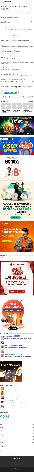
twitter (26, 451)
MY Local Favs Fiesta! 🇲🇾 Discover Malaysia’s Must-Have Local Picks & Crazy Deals (13, 405)
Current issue (17, 427)
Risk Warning (18, 468)
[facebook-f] (14, 464)
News (17, 439)
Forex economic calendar (17, 430)
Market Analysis (17, 436)
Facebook (6, 92)
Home (6, 468)
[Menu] (1, 2)
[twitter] (15, 464)
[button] (33, 2)
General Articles (17, 433)
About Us (9, 468)
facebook (9, 448)
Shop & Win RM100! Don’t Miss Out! (8, 387)
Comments (2, 258)
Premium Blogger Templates (15, 470)
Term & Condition (26, 468)
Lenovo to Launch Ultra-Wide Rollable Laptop (9, 400)
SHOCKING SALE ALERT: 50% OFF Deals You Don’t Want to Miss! (11, 396)
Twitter (11, 92)
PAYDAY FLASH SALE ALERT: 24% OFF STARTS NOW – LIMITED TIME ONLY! (13, 391)
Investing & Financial (17, 435)
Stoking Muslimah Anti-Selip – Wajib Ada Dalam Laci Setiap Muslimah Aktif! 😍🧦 (14, 345)
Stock (17, 441)
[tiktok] (19, 464)
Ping (22, 468)
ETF (17, 429)
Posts (2, 257)
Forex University (17, 432)
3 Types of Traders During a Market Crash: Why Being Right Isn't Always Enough (27, 110)
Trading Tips (5, 90)
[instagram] (18, 464)
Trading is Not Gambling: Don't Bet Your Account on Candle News (6, 110)
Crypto (17, 424)
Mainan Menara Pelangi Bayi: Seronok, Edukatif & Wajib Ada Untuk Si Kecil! (13, 354)
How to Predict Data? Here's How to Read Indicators (17, 110)
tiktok (9, 453)
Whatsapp (15, 92)
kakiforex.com (18, 469)
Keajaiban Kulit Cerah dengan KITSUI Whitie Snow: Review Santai (12, 336)
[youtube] (17, 464)
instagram (26, 448)
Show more (31, 101)
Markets (17, 438)
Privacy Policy (14, 468)
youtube (9, 451)
